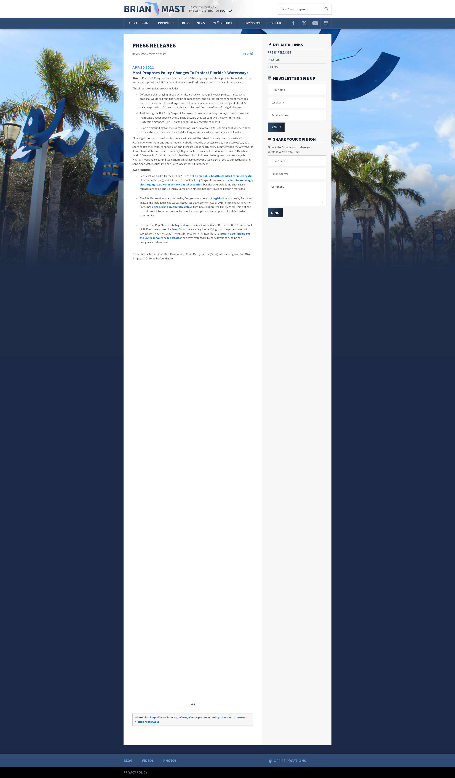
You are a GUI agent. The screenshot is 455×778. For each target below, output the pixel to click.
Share (275, 212)
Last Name (278, 102)
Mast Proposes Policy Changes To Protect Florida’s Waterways (190, 72)
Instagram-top (326, 23)
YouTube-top (315, 23)
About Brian (138, 23)
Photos (274, 60)
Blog (186, 23)
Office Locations (290, 760)
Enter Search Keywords (295, 9)
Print (246, 53)
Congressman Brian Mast (156, 9)
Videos (273, 67)
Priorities (166, 23)
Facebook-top (293, 23)
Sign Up (276, 127)
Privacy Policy (135, 772)
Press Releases (158, 54)
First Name (278, 89)
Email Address (279, 115)
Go (326, 9)
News (201, 23)
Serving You (252, 23)
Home (135, 54)
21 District (223, 23)
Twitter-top (304, 23)
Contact (277, 23)
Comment (277, 186)
